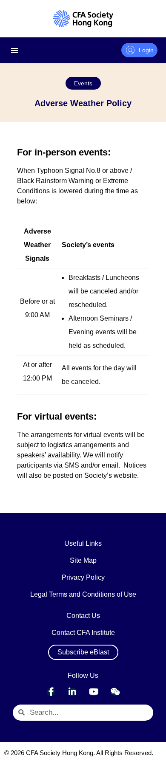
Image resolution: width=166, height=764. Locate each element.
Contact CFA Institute (83, 632)
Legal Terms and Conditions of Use (83, 594)
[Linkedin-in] (72, 692)
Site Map (83, 560)
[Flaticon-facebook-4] (51, 692)
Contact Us (83, 615)
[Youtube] (93, 692)
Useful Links (83, 543)
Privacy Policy (83, 577)
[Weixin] (115, 692)
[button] (83, 83)
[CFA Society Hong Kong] (83, 18)
